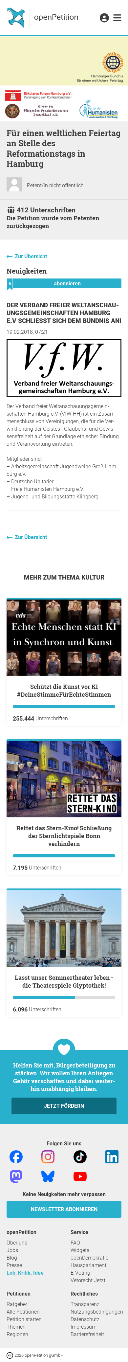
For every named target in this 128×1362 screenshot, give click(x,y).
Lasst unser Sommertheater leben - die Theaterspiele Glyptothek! (64, 981)
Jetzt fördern (64, 1106)
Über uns (17, 1243)
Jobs (12, 1250)
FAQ (75, 1243)
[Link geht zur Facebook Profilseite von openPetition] (16, 1156)
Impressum (83, 1327)
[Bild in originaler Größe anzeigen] (64, 395)
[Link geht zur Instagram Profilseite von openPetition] (47, 1156)
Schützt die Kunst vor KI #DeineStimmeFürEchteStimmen (64, 690)
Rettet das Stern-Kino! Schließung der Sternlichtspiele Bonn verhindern (64, 836)
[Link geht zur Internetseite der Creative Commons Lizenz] (10, 1355)
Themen (16, 1327)
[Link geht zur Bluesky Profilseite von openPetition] (47, 1176)
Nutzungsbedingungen (97, 1312)
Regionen (17, 1334)
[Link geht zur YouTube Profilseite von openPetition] (80, 1176)
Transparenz (85, 1304)
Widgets (80, 1250)
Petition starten (24, 1319)
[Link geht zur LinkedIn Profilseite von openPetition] (111, 1156)
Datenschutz (85, 1319)
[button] (104, 18)
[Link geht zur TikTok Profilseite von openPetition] (80, 1156)
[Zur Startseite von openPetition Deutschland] (43, 17)
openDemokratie (89, 1258)
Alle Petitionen (23, 1312)
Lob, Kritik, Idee (25, 1273)
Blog (12, 1258)
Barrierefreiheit (87, 1334)
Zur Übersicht (31, 256)
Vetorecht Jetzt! (89, 1280)
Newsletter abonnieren (64, 1209)
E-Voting (80, 1273)
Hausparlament (88, 1265)
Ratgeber (17, 1304)
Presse (14, 1265)
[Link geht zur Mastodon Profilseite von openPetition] (16, 1176)
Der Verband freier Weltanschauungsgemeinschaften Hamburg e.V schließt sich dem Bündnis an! (64, 313)
